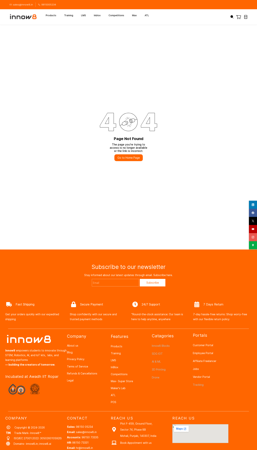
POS (113, 402)
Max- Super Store (122, 381)
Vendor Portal (201, 376)
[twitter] (253, 221)
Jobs (196, 368)
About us (72, 345)
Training (116, 353)
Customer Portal (203, 345)
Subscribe (152, 282)
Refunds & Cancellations (82, 373)
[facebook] (253, 213)
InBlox (114, 367)
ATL (113, 395)
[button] (240, 17)
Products (116, 346)
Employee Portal (203, 353)
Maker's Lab (118, 388)
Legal (70, 380)
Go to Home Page (128, 157)
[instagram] (253, 237)
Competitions (119, 374)
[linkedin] (253, 205)
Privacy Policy (75, 359)
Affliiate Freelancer (204, 361)
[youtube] (253, 229)
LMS (113, 360)
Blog (70, 352)
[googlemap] (253, 245)
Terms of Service (77, 366)
